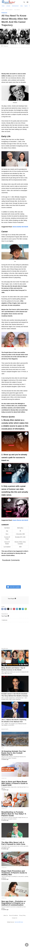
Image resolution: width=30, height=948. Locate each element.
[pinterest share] (14, 609)
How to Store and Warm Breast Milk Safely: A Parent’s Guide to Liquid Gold (14, 783)
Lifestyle (8, 5)
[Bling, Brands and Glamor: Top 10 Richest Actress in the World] (15, 658)
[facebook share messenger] (5, 609)
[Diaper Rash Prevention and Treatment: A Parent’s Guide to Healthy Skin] (15, 859)
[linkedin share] (17, 609)
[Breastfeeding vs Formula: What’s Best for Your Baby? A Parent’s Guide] (15, 800)
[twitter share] (8, 609)
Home (3, 5)
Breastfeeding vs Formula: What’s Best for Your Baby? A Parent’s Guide (13, 814)
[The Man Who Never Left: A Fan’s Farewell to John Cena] (15, 830)
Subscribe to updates (15, 587)
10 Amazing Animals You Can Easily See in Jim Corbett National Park (13, 753)
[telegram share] (23, 609)
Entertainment (15, 5)
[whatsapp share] (20, 609)
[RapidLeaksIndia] (8, 2)
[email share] (11, 609)
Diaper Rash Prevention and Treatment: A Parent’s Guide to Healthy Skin (14, 873)
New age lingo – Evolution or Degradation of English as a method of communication (13, 903)
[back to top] (27, 945)
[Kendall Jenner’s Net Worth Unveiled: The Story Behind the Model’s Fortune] (15, 684)
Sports (26, 5)
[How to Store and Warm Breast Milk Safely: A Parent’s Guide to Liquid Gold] (15, 769)
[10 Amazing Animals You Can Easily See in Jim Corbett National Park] (15, 739)
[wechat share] (26, 609)
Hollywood (17, 9)
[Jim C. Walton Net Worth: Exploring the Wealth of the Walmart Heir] (15, 710)
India (21, 5)
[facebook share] (2, 609)
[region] (15, 61)
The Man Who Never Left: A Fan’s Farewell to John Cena (13, 843)
